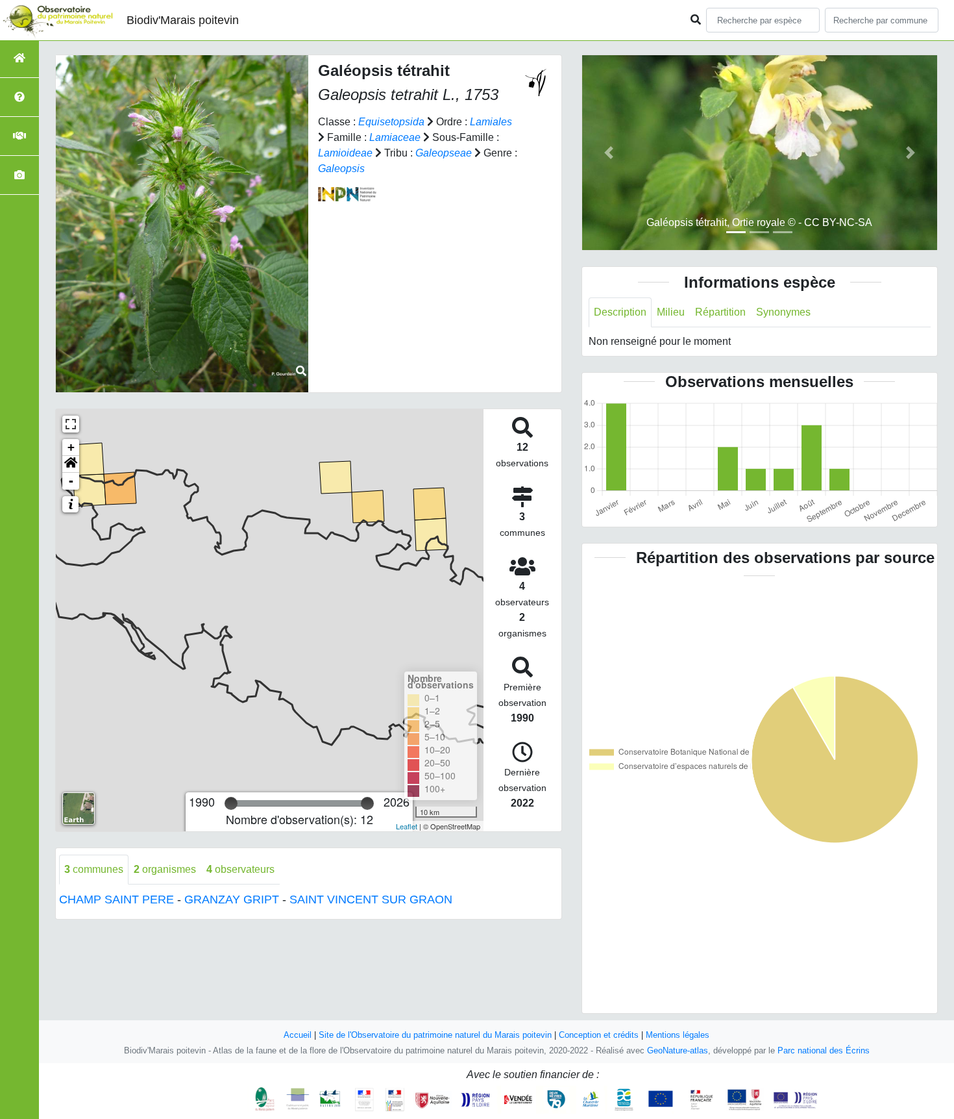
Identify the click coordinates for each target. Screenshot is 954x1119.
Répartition (720, 312)
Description (620, 312)
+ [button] (71, 447)
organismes (165, 869)
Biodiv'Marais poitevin (183, 20)
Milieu (671, 312)
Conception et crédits (599, 1035)
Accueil (298, 1035)
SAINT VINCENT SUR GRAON (370, 899)
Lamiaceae (395, 137)
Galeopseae (443, 152)
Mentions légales (677, 1035)
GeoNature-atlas (677, 1050)
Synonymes (783, 312)
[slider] (231, 803)
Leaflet (406, 826)
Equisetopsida (391, 121)
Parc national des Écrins (823, 1050)
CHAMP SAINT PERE (116, 899)
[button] (70, 464)
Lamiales (491, 121)
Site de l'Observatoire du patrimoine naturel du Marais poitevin (435, 1035)
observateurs (240, 869)
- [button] (71, 481)
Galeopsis (341, 168)
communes (93, 869)
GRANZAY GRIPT (231, 899)
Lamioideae (345, 152)
